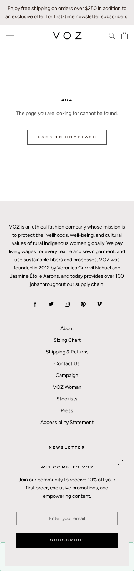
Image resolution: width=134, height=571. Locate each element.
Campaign (67, 375)
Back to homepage (67, 137)
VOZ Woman (67, 387)
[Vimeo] (99, 303)
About (67, 328)
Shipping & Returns (67, 352)
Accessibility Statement (67, 422)
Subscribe (67, 540)
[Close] (120, 462)
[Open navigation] (10, 35)
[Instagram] (67, 303)
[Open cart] (124, 35)
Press (67, 411)
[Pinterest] (83, 303)
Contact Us (67, 364)
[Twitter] (51, 303)
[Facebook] (35, 303)
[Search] (112, 35)
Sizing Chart (67, 340)
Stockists (67, 399)
